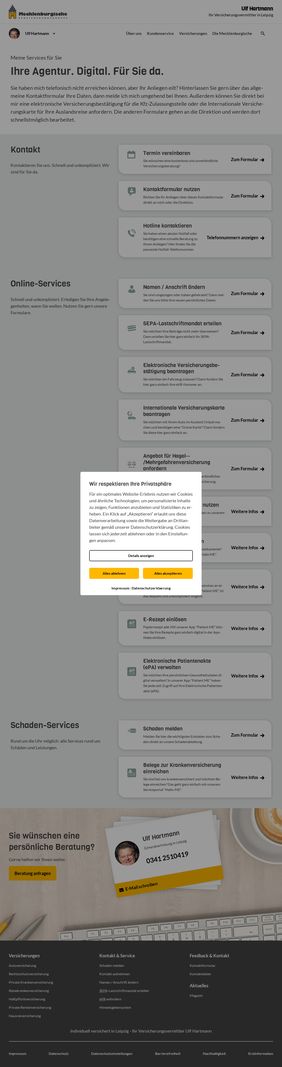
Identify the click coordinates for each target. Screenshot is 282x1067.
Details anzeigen (141, 555)
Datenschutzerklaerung (151, 588)
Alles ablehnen (114, 573)
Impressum (120, 588)
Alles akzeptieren (168, 573)
